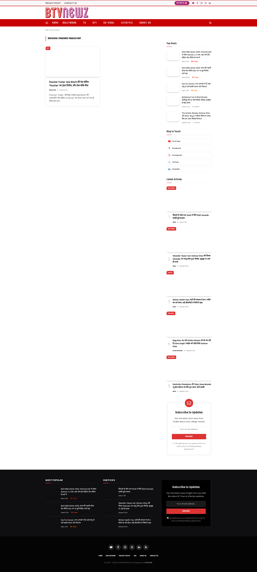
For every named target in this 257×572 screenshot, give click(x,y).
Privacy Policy (195, 446)
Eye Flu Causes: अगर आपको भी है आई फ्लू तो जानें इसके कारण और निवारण (196, 85)
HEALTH (170, 273)
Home (47, 30)
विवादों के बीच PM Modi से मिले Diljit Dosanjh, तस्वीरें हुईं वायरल (191, 217)
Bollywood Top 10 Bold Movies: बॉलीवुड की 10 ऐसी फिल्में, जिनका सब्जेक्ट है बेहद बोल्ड (196, 100)
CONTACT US (70, 3)
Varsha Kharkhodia (178, 351)
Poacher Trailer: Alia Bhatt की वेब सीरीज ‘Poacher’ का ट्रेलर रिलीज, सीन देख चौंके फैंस (69, 83)
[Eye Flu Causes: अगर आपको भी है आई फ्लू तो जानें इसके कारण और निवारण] (173, 87)
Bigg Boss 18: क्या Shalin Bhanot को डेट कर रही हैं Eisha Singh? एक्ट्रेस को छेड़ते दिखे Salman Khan (192, 343)
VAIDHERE (148, 562)
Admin (174, 222)
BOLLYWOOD (70, 23)
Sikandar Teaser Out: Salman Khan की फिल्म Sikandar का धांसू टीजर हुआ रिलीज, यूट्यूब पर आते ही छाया (192, 258)
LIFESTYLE (127, 23)
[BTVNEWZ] (67, 12)
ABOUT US (145, 23)
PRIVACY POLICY (53, 3)
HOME (55, 23)
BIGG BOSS (171, 313)
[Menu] (47, 23)
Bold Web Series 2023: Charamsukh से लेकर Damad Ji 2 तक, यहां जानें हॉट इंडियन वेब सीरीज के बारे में (196, 55)
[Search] (210, 23)
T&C (135, 556)
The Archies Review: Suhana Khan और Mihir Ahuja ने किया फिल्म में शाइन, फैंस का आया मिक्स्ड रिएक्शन (196, 116)
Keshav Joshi (52, 90)
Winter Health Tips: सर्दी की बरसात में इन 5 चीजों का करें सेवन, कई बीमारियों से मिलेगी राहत (192, 301)
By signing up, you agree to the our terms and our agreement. (190, 446)
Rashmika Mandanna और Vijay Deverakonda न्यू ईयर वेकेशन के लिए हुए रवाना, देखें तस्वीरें (192, 386)
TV (84, 23)
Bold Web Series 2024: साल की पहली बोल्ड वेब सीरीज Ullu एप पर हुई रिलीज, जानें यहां (196, 71)
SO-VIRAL (108, 23)
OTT (95, 23)
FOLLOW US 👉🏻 (182, 3)
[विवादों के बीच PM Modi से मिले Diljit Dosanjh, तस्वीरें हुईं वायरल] (189, 199)
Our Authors (111, 556)
